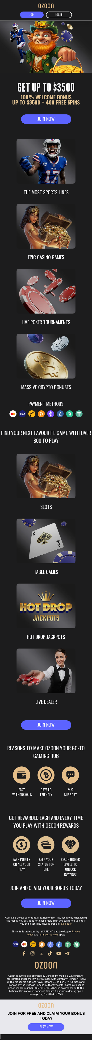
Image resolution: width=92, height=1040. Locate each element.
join (31, 14)
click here (66, 923)
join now (46, 118)
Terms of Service (48, 934)
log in (59, 14)
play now (46, 1026)
